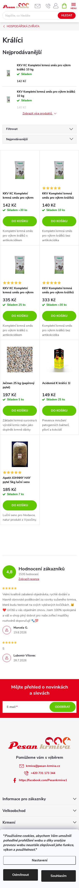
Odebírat (62, 707)
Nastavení (39, 860)
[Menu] (73, 5)
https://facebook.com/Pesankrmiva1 (43, 780)
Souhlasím (59, 876)
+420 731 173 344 (43, 773)
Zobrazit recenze (29, 579)
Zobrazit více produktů (38, 113)
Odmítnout (20, 874)
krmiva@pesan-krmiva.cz (43, 766)
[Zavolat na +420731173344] (48, 6)
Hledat (66, 15)
